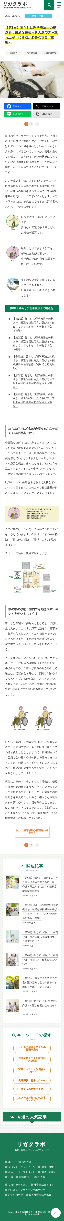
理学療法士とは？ (44, 1184)
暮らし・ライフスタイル (21, 1172)
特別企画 (27, 1162)
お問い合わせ (15, 1194)
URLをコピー (48, 114)
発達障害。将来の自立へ (32, 1080)
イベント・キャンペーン (21, 1167)
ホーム (12, 1162)
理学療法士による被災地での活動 (32, 1059)
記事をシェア (19, 106)
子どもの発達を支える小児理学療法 (32, 1048)
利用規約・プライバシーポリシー (26, 1189)
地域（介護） (38, 15)
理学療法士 (32, 53)
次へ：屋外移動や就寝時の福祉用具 (32, 831)
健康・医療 (47, 1167)
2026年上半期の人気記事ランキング (32, 1098)
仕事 (10, 1177)
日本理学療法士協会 (40, 1194)
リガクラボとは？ (18, 1184)
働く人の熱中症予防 (32, 1089)
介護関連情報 (50, 53)
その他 (41, 1177)
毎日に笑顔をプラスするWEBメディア (22, 5)
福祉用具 (14, 53)
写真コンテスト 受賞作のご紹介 (32, 1070)
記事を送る (18, 114)
